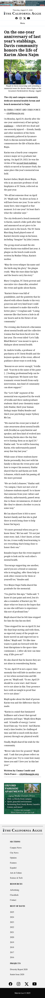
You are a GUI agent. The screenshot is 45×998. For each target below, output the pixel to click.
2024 (12, 917)
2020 (12, 937)
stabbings (8, 125)
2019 (12, 942)
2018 (12, 947)
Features (13, 862)
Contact (13, 900)
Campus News (16, 847)
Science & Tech (16, 877)
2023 (12, 922)
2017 (12, 952)
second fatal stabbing (26, 163)
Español (13, 867)
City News (14, 852)
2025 (12, 912)
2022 (12, 927)
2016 (12, 957)
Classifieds (14, 895)
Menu (22, 23)
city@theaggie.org (15, 113)
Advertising (14, 889)
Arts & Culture (16, 872)
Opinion (13, 857)
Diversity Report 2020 (19, 969)
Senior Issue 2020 (17, 974)
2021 (12, 932)
